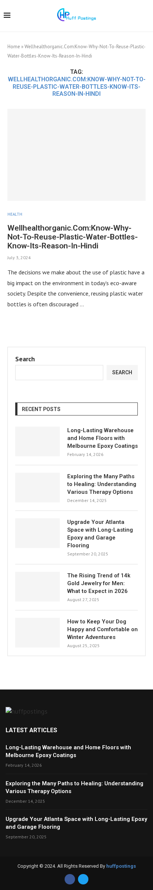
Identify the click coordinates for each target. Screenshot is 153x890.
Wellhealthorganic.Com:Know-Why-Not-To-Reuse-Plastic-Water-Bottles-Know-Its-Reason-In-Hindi (72, 237)
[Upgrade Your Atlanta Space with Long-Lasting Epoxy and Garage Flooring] (37, 533)
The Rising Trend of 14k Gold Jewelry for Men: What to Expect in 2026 (98, 583)
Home (13, 46)
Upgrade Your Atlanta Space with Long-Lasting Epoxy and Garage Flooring (100, 534)
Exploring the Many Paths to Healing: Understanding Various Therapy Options (101, 484)
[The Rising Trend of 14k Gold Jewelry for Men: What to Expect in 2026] (37, 587)
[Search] (145, 16)
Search (25, 359)
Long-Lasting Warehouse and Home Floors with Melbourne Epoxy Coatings (102, 438)
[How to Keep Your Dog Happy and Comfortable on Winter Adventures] (37, 633)
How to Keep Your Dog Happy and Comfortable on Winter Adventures (102, 629)
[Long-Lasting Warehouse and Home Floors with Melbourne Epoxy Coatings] (37, 441)
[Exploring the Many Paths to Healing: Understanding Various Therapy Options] (37, 487)
